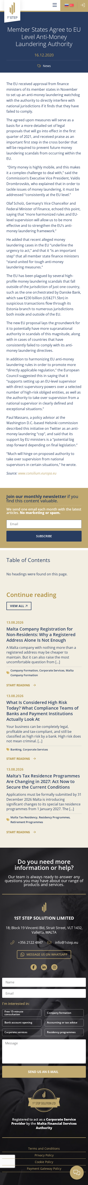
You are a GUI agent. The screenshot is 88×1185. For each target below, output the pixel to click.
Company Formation (24, 670)
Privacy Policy (44, 1155)
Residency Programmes (54, 817)
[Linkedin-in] (44, 967)
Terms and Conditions (44, 1148)
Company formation (59, 1013)
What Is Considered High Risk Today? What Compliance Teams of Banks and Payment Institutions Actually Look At (42, 710)
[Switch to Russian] (67, 5)
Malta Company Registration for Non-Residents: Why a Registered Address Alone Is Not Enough (40, 634)
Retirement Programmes (26, 822)
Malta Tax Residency (23, 817)
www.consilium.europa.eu (37, 473)
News (47, 66)
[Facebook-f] (34, 967)
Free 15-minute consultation (13, 1013)
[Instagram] (54, 967)
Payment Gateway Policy (44, 1168)
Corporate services (15, 1032)
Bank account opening (18, 1022)
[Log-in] (83, 5)
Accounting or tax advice (62, 1022)
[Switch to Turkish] (72, 5)
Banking (15, 749)
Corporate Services (51, 670)
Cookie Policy (44, 1162)
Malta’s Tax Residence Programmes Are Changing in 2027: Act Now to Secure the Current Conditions (43, 781)
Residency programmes (61, 1032)
